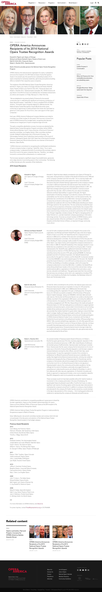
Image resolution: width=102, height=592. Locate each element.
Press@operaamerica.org (33, 507)
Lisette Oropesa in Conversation (82, 67)
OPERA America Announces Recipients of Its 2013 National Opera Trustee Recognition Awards (62, 545)
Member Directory (64, 576)
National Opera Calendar (65, 574)
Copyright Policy (41, 589)
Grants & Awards (86, 51)
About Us (23, 37)
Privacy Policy (33, 589)
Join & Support (63, 569)
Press (11, 42)
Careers (49, 574)
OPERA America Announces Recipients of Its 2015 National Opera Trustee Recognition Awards (39, 545)
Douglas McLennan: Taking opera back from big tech (84, 89)
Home (11, 37)
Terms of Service (26, 589)
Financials (48, 589)
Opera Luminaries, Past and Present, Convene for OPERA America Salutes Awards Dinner (16, 534)
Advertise (49, 579)
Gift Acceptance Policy (55, 589)
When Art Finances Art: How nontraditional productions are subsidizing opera (85, 78)
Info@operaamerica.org (20, 579)
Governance (85, 52)
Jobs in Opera (62, 572)
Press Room (30, 37)
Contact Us (50, 572)
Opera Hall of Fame (82, 97)
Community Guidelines (65, 579)
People (79, 51)
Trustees (79, 52)
